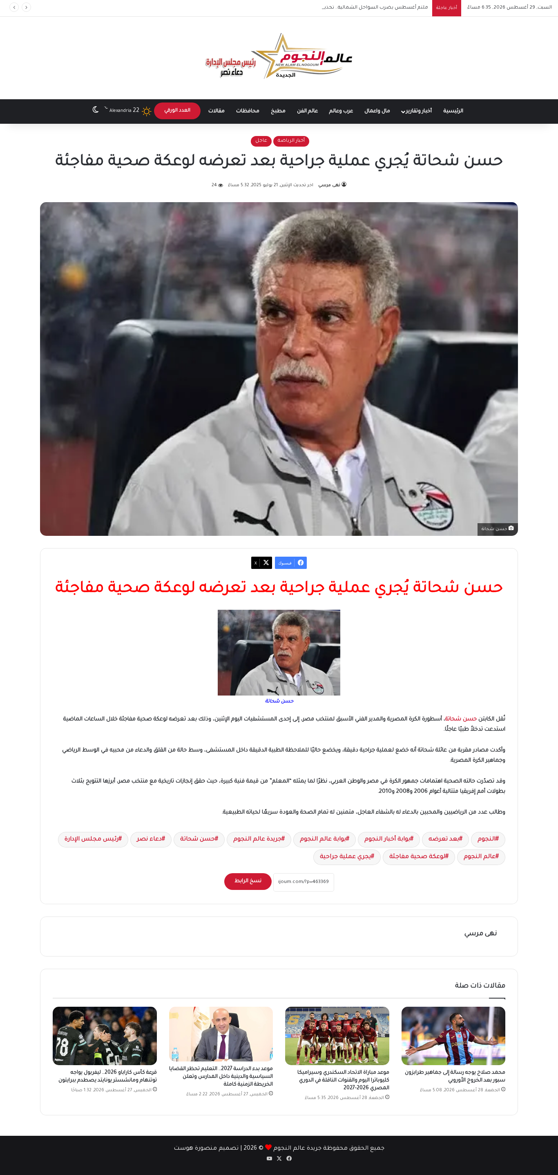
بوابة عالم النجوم (323, 839)
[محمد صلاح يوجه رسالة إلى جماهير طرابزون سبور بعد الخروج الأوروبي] (454, 1036)
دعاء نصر (149, 839)
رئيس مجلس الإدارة (91, 839)
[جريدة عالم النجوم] (279, 58)
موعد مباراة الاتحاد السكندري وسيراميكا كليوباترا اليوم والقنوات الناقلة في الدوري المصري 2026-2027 (343, 1080)
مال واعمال (377, 111)
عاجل (261, 141)
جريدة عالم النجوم (257, 839)
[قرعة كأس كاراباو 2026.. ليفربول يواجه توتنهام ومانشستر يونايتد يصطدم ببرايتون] (105, 1036)
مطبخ (278, 111)
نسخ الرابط (247, 881)
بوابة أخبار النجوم (387, 839)
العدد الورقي (177, 111)
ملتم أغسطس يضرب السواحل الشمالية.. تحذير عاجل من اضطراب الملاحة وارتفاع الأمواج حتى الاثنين (316, 8)
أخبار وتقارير (419, 111)
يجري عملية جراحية (345, 857)
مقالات (216, 111)
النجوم (487, 839)
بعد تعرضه (444, 839)
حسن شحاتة (461, 719)
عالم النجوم (480, 857)
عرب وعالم (341, 111)
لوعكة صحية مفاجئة (417, 857)
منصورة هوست (195, 1149)
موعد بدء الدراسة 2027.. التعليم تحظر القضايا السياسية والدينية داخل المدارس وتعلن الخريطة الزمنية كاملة (221, 1077)
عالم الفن (307, 111)
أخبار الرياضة (291, 141)
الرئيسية (453, 111)
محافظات (247, 111)
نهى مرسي (329, 185)
